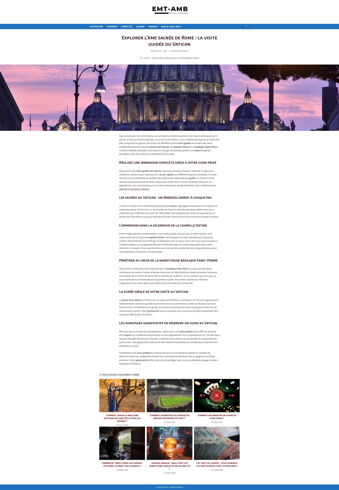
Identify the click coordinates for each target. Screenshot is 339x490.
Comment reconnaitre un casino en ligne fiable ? (217, 416)
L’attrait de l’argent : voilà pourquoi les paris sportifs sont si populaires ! (216, 464)
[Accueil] (141, 58)
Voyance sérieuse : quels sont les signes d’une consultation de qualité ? (169, 466)
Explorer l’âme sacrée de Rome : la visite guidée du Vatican (175, 58)
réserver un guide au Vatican (134, 188)
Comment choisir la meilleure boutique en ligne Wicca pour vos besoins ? (122, 418)
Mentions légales (176, 487)
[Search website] (246, 26)
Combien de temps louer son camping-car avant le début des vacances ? (122, 464)
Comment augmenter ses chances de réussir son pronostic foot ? (169, 416)
